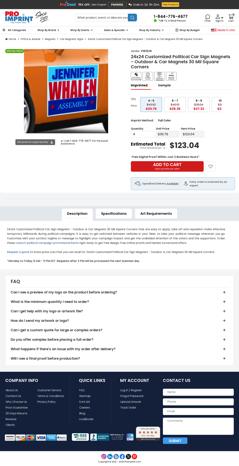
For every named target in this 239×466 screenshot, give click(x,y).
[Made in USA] (223, 30)
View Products (170, 4)
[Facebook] (122, 456)
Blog (82, 413)
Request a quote (18, 252)
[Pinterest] (134, 456)
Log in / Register (131, 390)
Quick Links (92, 380)
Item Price (188, 129)
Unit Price (162, 129)
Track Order (128, 407)
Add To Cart (167, 166)
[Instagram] (104, 456)
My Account (134, 380)
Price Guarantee (17, 407)
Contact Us (13, 396)
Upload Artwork (130, 401)
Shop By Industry (149, 30)
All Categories (17, 30)
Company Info (21, 380)
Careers (84, 407)
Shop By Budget (190, 30)
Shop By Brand (46, 30)
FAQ (82, 390)
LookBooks (86, 419)
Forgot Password (131, 396)
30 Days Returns (16, 413)
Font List (84, 401)
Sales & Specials (114, 30)
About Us (12, 390)
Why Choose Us (16, 401)
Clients (10, 424)
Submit (175, 440)
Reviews (11, 419)
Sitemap (85, 396)
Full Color (164, 120)
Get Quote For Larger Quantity (32, 142)
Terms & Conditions (50, 396)
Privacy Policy (46, 401)
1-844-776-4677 (80, 140)
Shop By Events (79, 30)
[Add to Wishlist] (212, 164)
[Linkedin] (110, 456)
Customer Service (49, 390)
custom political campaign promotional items (47, 243)
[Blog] (116, 456)
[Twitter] (128, 456)
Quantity (137, 129)
